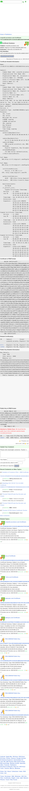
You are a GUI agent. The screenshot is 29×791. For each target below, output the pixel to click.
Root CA (16, 766)
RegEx (13, 778)
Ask (5, 773)
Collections (15, 771)
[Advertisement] (14, 18)
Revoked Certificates (6, 766)
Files (1, 778)
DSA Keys (22, 756)
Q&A (21, 778)
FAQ (11, 779)
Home (2, 34)
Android (2, 756)
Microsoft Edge (4, 763)
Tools (2, 768)
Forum (15, 779)
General (13, 758)
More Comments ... (5, 515)
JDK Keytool (10, 761)
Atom (2, 773)
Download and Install (7, 56)
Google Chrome (21, 758)
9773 (3, 345)
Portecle (6, 765)
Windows (17, 768)
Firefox (8, 758)
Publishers (8, 34)
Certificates (7, 778)
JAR (22, 776)
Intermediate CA (18, 760)
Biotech (26, 778)
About (9, 771)
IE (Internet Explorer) (6, 760)
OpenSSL (23, 763)
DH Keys (15, 756)
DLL (25, 776)
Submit (17, 465)
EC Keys (2, 758)
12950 (3, 347)
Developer (8, 776)
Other (2, 765)
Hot (6, 771)
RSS (24, 771)
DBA (13, 776)
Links (17, 778)
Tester (2, 776)
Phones (2, 779)
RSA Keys (22, 766)
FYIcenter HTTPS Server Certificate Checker (14, 510)
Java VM (2, 761)
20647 (3, 437)
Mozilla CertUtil (14, 763)
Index (21, 771)
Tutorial (6, 768)
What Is (12, 768)
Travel (7, 779)
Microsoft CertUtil (19, 761)
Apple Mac (9, 756)
